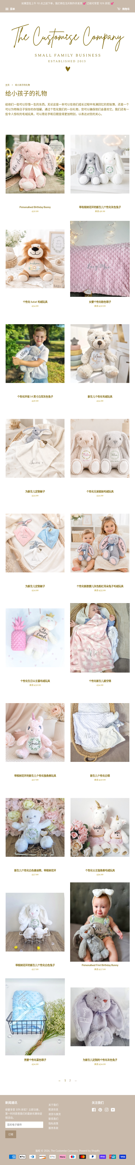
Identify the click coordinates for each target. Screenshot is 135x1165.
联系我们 (53, 1118)
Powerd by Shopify (89, 1150)
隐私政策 (53, 1123)
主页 (7, 85)
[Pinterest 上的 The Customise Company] (100, 1110)
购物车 (126, 8)
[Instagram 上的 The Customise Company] (106, 1110)
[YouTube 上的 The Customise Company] (113, 1110)
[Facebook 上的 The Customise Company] (94, 1110)
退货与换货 (55, 1114)
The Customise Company (64, 1150)
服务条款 (53, 1128)
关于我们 (53, 1104)
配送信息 (53, 1109)
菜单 (12, 8)
